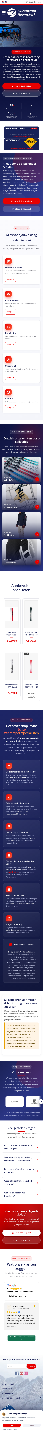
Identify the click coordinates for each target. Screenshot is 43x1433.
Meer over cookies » (10, 1429)
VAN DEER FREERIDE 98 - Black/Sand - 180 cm (12, 633)
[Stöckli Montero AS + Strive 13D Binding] (31, 614)
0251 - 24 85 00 (23, 1240)
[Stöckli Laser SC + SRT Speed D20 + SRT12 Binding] (12, 666)
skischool (29, 176)
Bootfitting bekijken (22, 86)
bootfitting (7, 182)
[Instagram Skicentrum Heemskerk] (26, 1373)
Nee (32, 1425)
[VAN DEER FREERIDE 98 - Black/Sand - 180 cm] (12, 614)
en (6, 2)
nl (3, 2)
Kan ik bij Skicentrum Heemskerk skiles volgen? (19, 1147)
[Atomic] (14, 1101)
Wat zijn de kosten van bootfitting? (14, 1194)
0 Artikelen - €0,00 (35, 2)
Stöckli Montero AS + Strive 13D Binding (31, 633)
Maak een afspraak (23, 1233)
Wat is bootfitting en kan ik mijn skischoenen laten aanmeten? (18, 1159)
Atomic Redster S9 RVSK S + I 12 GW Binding (31, 686)
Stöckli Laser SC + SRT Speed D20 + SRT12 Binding (11, 686)
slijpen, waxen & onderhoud (14, 185)
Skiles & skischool (23, 93)
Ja (12, 1425)
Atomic (16, 872)
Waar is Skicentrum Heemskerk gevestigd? (18, 1183)
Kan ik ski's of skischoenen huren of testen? (19, 1171)
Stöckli (10, 872)
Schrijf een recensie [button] (17, 1296)
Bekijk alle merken (21, 1091)
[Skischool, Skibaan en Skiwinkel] (25, 12)
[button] (3, 13)
